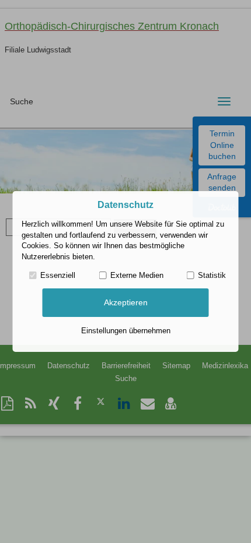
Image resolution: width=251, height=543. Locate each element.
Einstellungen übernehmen (125, 330)
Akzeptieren (126, 302)
